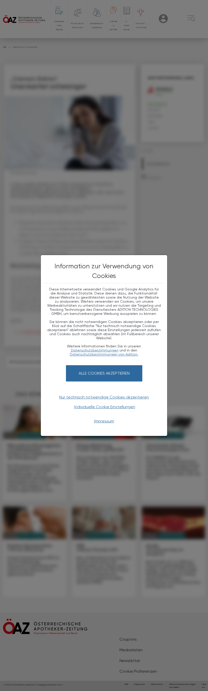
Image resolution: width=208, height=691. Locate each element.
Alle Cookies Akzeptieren (104, 373)
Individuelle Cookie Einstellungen (104, 406)
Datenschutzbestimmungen (94, 350)
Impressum (104, 421)
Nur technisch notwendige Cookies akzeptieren (104, 397)
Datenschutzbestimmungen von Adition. (104, 354)
